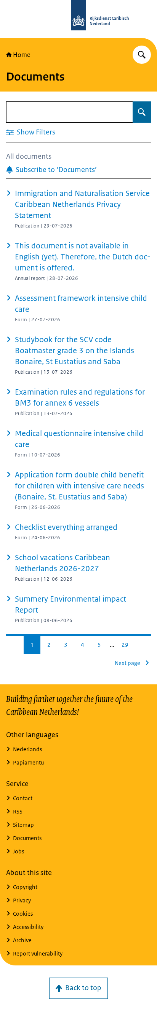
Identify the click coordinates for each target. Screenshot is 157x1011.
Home (21, 55)
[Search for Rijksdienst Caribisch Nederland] (142, 55)
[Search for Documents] (142, 112)
